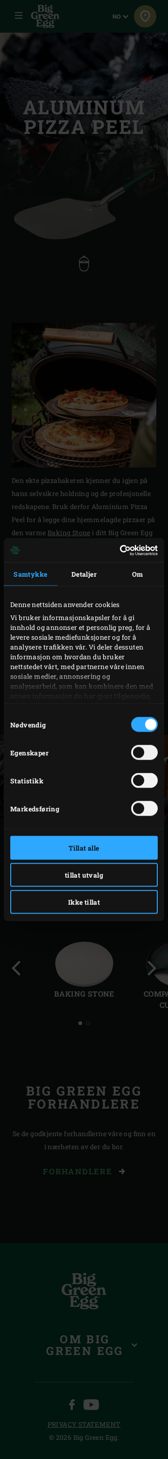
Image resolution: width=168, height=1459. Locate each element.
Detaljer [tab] (84, 574)
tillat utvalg (84, 875)
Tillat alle (84, 848)
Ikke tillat (84, 902)
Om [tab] (137, 574)
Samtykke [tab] (30, 574)
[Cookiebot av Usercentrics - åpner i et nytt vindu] (119, 550)
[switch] (144, 752)
